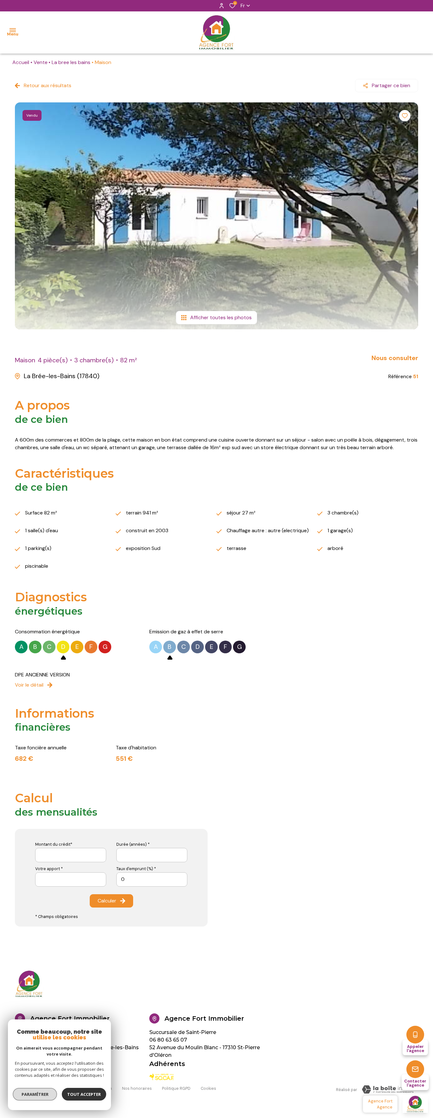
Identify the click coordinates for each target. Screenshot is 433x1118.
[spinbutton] (151, 879)
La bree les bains (71, 62)
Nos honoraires (137, 1088)
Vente (41, 62)
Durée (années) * (133, 844)
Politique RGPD (176, 1088)
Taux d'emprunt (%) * (136, 868)
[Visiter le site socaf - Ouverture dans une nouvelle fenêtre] (161, 1077)
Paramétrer (35, 1094)
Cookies (208, 1088)
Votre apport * (49, 868)
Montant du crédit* (53, 844)
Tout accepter (84, 1094)
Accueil (20, 62)
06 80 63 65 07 (168, 1040)
